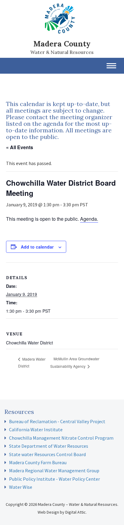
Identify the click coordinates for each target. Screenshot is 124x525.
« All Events (19, 147)
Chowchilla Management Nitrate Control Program (61, 438)
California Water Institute (36, 429)
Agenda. (89, 218)
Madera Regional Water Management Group (54, 470)
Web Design (48, 512)
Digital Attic (75, 512)
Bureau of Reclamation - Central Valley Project (57, 421)
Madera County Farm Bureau (38, 462)
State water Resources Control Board (47, 454)
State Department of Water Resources (48, 446)
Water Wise (20, 487)
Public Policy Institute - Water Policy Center (54, 479)
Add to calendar (37, 247)
